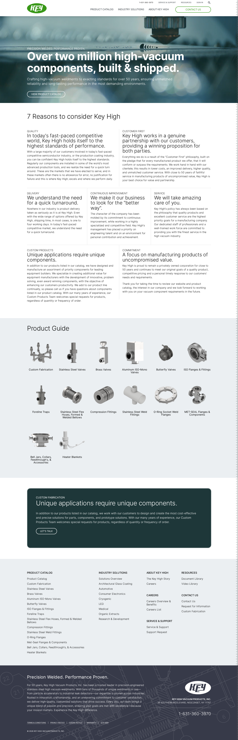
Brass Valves (103, 369)
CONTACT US (193, 9)
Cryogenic (105, 598)
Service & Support (167, 2)
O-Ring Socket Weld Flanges (166, 413)
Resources (186, 2)
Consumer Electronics (112, 593)
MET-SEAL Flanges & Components (197, 413)
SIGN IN (200, 2)
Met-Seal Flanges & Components (47, 642)
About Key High (159, 9)
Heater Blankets (72, 457)
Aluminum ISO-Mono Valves (134, 371)
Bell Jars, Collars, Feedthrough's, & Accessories (40, 459)
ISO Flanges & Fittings (197, 369)
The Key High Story (158, 578)
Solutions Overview (110, 578)
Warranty (91, 723)
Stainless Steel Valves (72, 369)
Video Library (189, 583)
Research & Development (114, 619)
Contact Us (189, 595)
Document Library (192, 578)
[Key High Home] (37, 12)
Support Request (157, 632)
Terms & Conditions (36, 723)
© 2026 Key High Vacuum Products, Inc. (46, 731)
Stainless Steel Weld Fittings (134, 413)
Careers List (154, 609)
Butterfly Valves (166, 369)
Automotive (106, 588)
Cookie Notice (75, 723)
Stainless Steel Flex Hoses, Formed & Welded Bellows (72, 414)
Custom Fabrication (41, 369)
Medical (103, 608)
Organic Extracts (109, 613)
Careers (151, 583)
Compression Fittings (103, 411)
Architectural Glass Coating (115, 583)
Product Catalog (101, 9)
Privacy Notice (57, 723)
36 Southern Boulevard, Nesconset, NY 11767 (184, 702)
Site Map (105, 723)
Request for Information (195, 606)
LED (101, 603)
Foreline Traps (41, 411)
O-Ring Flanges (36, 637)
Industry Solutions (131, 9)
